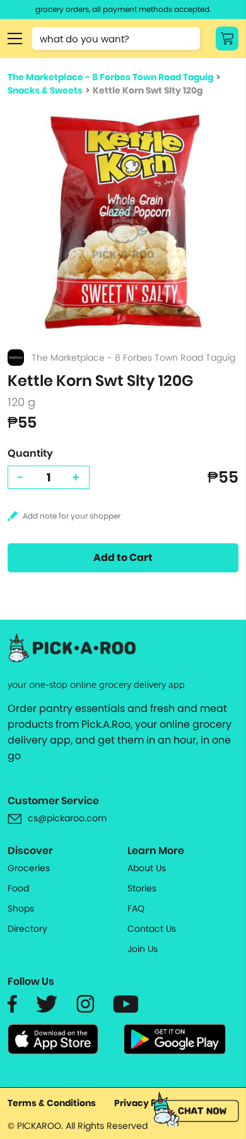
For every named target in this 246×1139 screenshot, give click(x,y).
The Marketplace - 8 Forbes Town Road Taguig (110, 77)
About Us (146, 868)
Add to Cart (123, 557)
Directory (27, 928)
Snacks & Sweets (45, 90)
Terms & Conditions (52, 1103)
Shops (21, 908)
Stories (141, 888)
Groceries (29, 868)
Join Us (142, 949)
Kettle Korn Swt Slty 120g (147, 90)
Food (18, 888)
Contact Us (151, 928)
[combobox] (116, 38)
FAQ (135, 908)
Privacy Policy (146, 1103)
